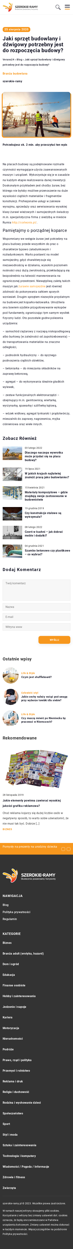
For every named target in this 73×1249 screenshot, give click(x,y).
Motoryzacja (11, 1028)
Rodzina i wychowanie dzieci (22, 1102)
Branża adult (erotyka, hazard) (23, 953)
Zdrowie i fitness (14, 1177)
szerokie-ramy (12, 81)
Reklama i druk (13, 1081)
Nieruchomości (13, 1038)
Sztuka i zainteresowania (19, 1145)
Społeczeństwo (13, 1113)
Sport (6, 1124)
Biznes (7, 943)
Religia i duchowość (16, 1092)
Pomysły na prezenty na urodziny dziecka (30, 846)
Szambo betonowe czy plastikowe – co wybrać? (47, 552)
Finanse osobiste (14, 985)
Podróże (8, 1049)
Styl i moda (10, 1134)
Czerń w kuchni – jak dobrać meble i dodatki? (44, 533)
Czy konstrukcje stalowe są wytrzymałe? (43, 514)
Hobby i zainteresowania (19, 996)
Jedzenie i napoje (14, 1007)
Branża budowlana (15, 73)
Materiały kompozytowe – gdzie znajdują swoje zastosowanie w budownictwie (46, 496)
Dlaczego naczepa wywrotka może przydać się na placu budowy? (44, 456)
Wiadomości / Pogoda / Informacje (26, 1166)
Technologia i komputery (19, 1156)
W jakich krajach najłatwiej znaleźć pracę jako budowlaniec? (47, 475)
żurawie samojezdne (31, 286)
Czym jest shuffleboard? (36, 677)
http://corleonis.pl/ (24, 222)
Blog (6, 905)
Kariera (8, 1017)
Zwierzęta (9, 1188)
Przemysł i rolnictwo (16, 1070)
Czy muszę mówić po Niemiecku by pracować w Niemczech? (43, 720)
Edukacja (9, 975)
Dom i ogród (11, 964)
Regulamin (10, 919)
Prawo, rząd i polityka (17, 1060)
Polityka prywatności (16, 912)
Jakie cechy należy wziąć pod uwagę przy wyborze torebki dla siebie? (44, 698)
